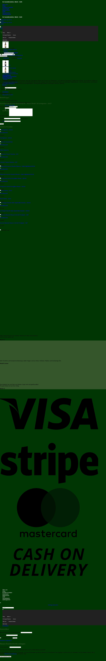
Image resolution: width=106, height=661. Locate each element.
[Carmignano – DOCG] (5, 66)
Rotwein (19, 58)
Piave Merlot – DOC (5, 198)
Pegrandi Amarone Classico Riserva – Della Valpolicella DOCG (17, 174)
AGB (3, 11)
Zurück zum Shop (10, 105)
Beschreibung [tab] (6, 75)
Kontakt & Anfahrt (7, 7)
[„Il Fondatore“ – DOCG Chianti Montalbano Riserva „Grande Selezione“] (5, 47)
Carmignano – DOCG (6, 138)
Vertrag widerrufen (53, 605)
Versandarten (6, 13)
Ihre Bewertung (4, 106)
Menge (2, 53)
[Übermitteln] (2, 609)
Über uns (5, 4)
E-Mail (2, 121)
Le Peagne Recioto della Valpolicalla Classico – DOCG (15, 211)
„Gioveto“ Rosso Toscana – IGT (8, 162)
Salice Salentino (4, 150)
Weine (8, 32)
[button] (5, 92)
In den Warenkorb (3, 56)
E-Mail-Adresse (4, 647)
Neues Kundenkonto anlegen (5, 656)
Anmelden (15, 637)
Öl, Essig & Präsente (7, 35)
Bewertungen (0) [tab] (7, 78)
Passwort (3, 635)
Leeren (16, 53)
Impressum (5, 8)
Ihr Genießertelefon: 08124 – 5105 (12, 2)
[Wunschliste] (0, 131)
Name (2, 118)
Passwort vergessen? (6, 640)
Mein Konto (5, 40)
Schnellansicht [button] (4, 132)
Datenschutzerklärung (10, 653)
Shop (3, 6)
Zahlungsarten (6, 14)
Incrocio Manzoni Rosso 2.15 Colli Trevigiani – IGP (14, 223)
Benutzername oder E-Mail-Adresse (10, 632)
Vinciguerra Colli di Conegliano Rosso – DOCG (12, 186)
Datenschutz (6, 10)
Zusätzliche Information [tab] (9, 76)
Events (14, 35)
